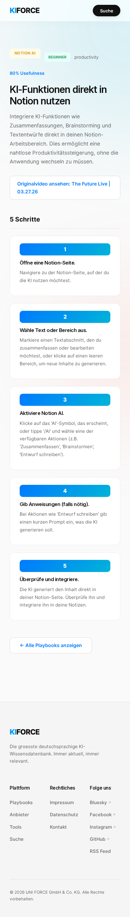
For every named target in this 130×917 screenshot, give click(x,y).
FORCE (25, 10)
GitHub (98, 839)
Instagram (101, 827)
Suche (106, 10)
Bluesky (98, 802)
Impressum (62, 802)
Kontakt (58, 827)
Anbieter (19, 814)
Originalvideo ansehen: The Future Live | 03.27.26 (63, 188)
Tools (15, 827)
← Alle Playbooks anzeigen (51, 645)
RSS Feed (100, 851)
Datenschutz (64, 814)
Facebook (101, 814)
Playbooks (21, 802)
